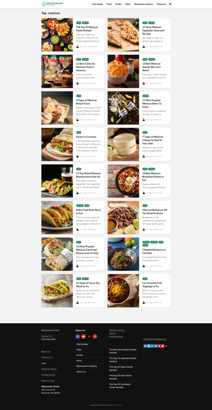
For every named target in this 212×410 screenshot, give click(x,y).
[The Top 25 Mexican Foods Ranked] (57, 34)
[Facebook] (77, 336)
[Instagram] (89, 336)
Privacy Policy (48, 375)
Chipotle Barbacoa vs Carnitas (154, 251)
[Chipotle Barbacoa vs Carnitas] (123, 254)
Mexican (85, 22)
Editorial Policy (48, 369)
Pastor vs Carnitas (86, 136)
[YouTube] (83, 336)
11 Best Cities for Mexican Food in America (85, 67)
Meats (145, 245)
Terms (112, 333)
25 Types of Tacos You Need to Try (88, 284)
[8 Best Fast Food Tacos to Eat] (57, 217)
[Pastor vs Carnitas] (57, 144)
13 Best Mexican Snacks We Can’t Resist (151, 67)
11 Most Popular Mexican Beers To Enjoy (152, 103)
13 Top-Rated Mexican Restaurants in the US (88, 175)
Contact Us (47, 336)
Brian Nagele (83, 46)
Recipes (151, 22)
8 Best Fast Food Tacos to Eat (88, 211)
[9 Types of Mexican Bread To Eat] (57, 107)
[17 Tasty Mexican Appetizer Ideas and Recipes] (123, 34)
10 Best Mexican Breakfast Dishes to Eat (153, 176)
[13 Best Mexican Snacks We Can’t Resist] (123, 71)
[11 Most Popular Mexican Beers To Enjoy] (123, 107)
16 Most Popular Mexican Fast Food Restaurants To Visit (87, 250)
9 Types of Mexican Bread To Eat (86, 102)
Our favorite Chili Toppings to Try (152, 284)
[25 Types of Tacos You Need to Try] (57, 290)
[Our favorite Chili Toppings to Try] (123, 290)
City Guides (97, 4)
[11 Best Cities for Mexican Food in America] (57, 71)
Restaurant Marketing (154, 339)
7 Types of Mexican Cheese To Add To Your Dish (152, 140)
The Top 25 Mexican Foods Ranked (87, 29)
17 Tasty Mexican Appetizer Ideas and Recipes (153, 30)
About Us (161, 4)
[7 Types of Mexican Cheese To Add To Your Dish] (123, 144)
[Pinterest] (95, 336)
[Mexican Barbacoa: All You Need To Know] (123, 217)
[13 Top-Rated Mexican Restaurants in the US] (57, 180)
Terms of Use (47, 380)
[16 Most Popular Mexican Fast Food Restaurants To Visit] (57, 254)
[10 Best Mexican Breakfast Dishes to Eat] (123, 180)
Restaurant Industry (143, 4)
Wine (127, 4)
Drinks (118, 4)
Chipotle (146, 242)
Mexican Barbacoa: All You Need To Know (154, 211)
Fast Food (80, 205)
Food (109, 4)
